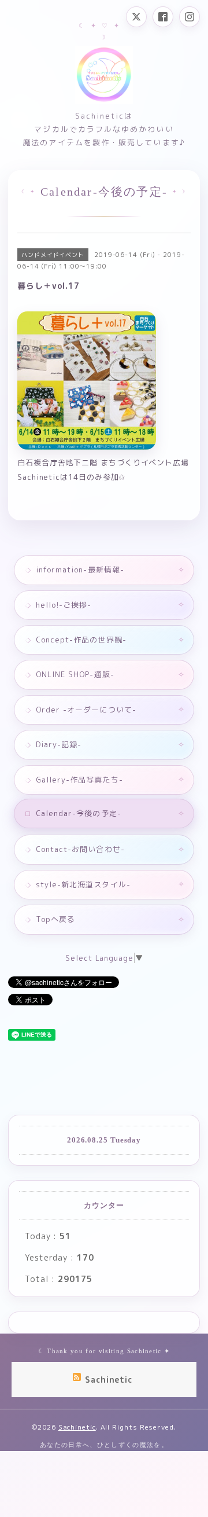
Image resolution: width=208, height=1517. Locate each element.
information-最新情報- (80, 569)
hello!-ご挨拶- (63, 605)
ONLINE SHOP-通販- (75, 674)
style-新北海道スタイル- (83, 884)
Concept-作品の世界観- (81, 639)
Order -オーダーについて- (86, 709)
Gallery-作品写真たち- (79, 779)
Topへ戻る (55, 919)
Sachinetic (77, 1427)
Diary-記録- (58, 744)
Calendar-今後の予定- (78, 813)
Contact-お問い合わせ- (80, 849)
